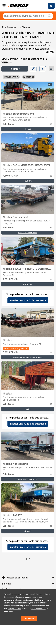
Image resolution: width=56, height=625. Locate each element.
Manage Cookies (14, 608)
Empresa (6, 583)
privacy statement (38, 608)
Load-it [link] (28, 409)
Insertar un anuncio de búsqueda (28, 300)
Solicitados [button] (8, 124)
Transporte (13, 27)
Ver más (50, 51)
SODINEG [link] (28, 181)
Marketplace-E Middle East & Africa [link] (27, 357)
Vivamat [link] (27, 531)
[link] (27, 96)
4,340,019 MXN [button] (10, 176)
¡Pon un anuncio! (51, 6)
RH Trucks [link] (27, 284)
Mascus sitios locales (17, 577)
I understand (28, 618)
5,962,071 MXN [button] (10, 352)
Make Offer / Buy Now (14, 348)
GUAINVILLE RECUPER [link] (27, 232)
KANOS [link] (28, 129)
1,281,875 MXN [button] (10, 279)
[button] (14, 69)
